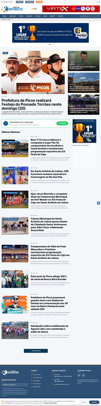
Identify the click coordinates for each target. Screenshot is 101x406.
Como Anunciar (29, 1)
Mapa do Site (36, 386)
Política (37, 16)
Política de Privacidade (51, 403)
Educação (29, 16)
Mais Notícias (36, 350)
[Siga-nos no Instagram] (96, 2)
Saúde (45, 16)
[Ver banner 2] (50, 44)
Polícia (21, 16)
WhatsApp (63, 123)
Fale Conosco (37, 383)
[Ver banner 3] (51, 44)
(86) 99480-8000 (68, 376)
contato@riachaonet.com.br (61, 384)
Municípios (13, 16)
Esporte (52, 16)
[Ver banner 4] (53, 44)
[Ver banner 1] (47, 44)
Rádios (40, 1)
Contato (60, 16)
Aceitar (94, 402)
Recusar (83, 402)
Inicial (5, 16)
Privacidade (36, 380)
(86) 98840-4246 (58, 376)
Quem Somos (19, 1)
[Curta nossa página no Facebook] (99, 2)
